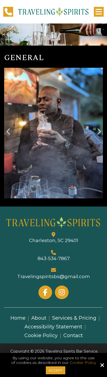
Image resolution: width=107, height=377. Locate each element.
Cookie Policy (83, 362)
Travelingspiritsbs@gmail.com (53, 276)
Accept (56, 370)
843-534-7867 (54, 258)
